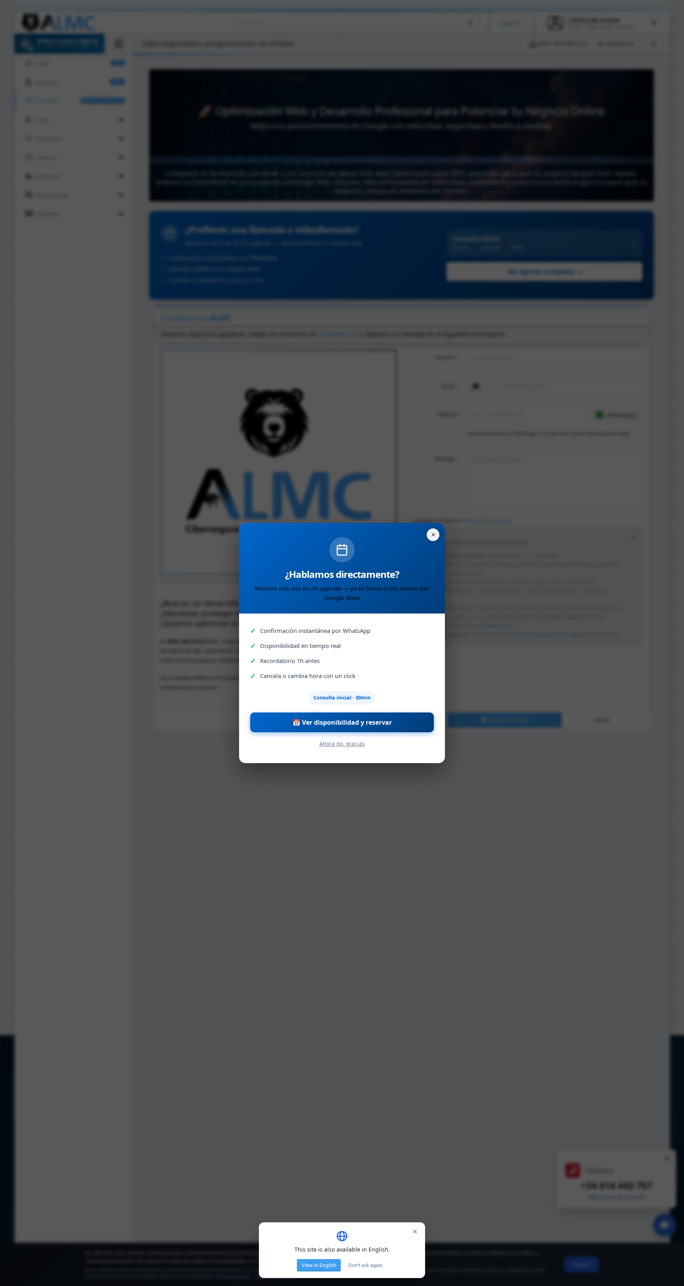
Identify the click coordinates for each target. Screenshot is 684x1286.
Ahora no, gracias (342, 743)
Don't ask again (365, 1265)
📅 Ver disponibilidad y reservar (342, 722)
